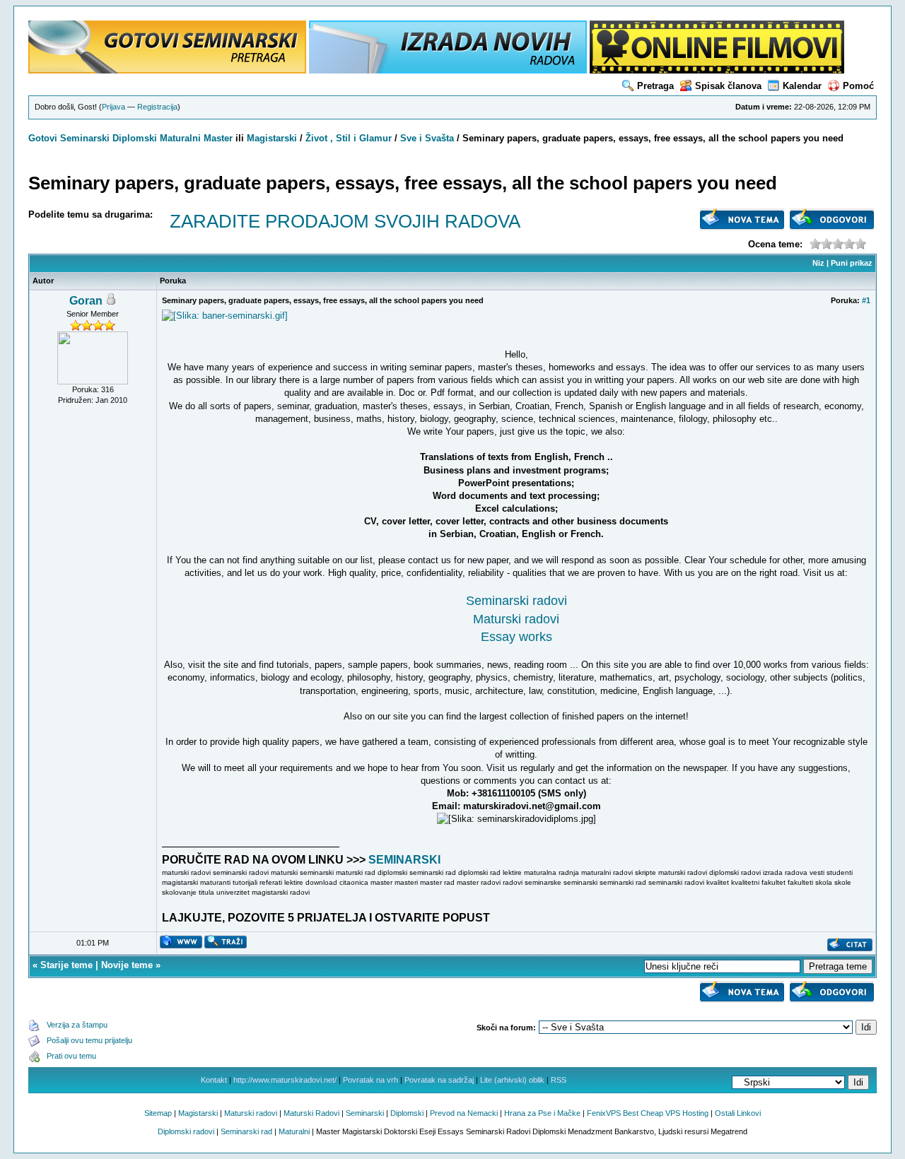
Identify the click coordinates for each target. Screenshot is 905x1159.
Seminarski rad (246, 1131)
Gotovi (44, 138)
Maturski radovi (516, 619)
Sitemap (158, 1113)
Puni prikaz (851, 263)
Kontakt (214, 1080)
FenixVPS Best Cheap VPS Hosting (647, 1113)
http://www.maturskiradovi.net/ (285, 1080)
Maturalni (180, 138)
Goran (86, 301)
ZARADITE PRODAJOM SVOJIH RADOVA (345, 221)
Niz (818, 263)
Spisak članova (728, 86)
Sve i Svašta (427, 138)
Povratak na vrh (370, 1080)
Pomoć (858, 86)
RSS (558, 1080)
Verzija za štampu (77, 1024)
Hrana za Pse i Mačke (542, 1113)
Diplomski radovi (186, 1131)
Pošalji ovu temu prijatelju (89, 1040)
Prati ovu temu (71, 1056)
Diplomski (134, 138)
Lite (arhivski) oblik (512, 1080)
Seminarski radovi (516, 601)
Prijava (113, 106)
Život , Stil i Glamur (348, 138)
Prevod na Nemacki (464, 1113)
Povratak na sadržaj (439, 1080)
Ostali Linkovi (738, 1113)
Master (218, 138)
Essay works (516, 637)
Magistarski (272, 138)
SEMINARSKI (404, 860)
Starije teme (66, 965)
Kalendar (802, 86)
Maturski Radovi (311, 1113)
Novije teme (127, 965)
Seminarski (85, 138)
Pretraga (655, 86)
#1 (866, 300)
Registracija (157, 106)
